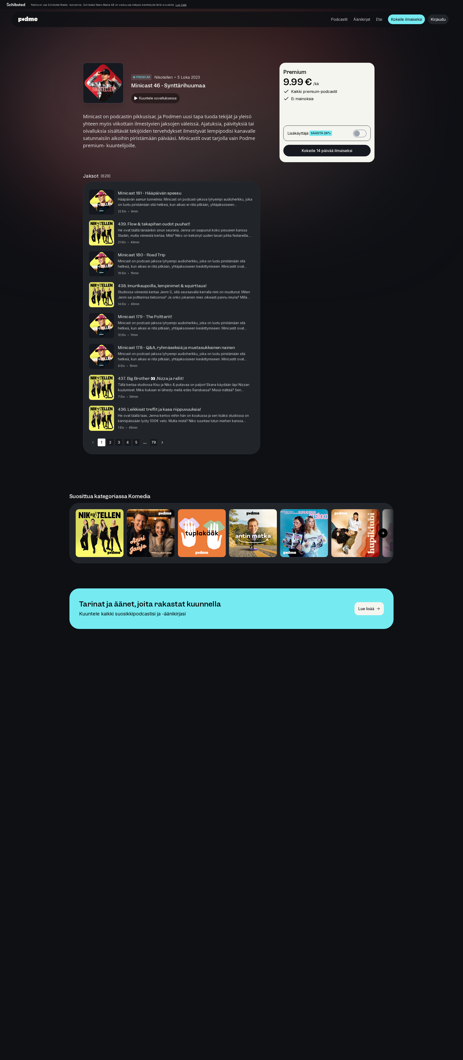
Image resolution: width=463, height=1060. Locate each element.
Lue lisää (181, 4)
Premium (294, 72)
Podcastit (339, 19)
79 (153, 442)
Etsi (379, 19)
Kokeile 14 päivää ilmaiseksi (327, 150)
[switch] (360, 133)
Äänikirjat (361, 19)
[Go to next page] (162, 442)
